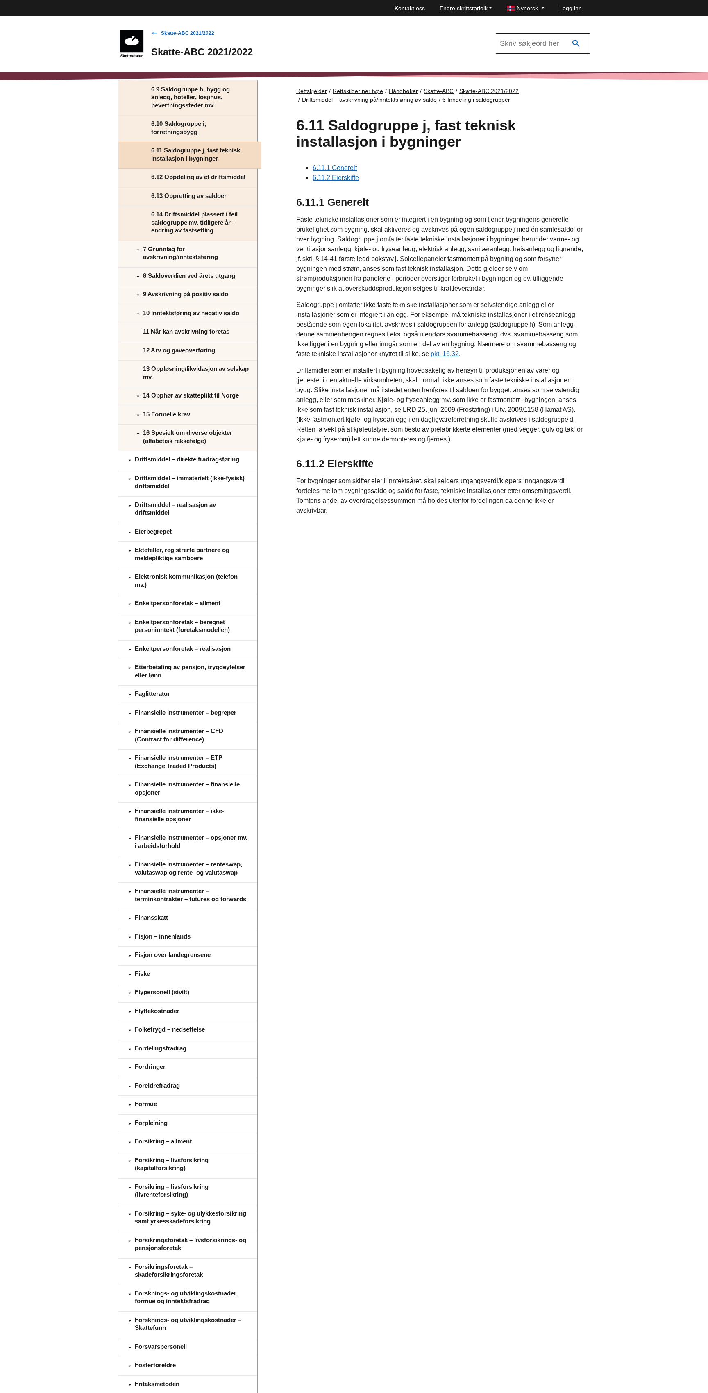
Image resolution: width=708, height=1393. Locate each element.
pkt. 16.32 (445, 353)
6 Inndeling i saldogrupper (476, 99)
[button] (526, 8)
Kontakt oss (410, 8)
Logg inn (570, 8)
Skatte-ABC (439, 91)
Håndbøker (403, 91)
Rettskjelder (311, 91)
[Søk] (576, 44)
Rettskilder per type (358, 91)
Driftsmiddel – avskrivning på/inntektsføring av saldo (369, 99)
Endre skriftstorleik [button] (464, 8)
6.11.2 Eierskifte (336, 177)
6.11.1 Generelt (335, 167)
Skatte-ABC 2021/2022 (187, 33)
